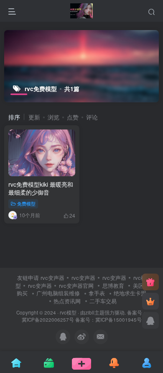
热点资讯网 (67, 301)
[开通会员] (150, 301)
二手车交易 (103, 301)
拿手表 (97, 293)
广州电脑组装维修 (58, 293)
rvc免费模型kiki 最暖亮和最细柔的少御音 (40, 188)
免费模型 (26, 203)
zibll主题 (94, 312)
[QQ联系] (150, 320)
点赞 (73, 117)
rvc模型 (68, 312)
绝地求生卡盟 (130, 293)
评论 (92, 117)
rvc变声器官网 (76, 285)
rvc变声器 (52, 278)
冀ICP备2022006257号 (48, 319)
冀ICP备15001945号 (118, 319)
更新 (34, 117)
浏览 (53, 117)
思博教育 (113, 285)
